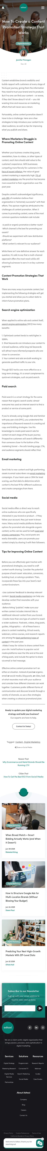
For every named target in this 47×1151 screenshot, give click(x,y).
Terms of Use (36, 1133)
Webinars (38, 1068)
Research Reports (38, 1063)
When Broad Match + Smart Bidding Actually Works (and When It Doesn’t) (23, 838)
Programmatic (23, 1063)
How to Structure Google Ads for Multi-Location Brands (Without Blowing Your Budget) (22, 896)
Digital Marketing (32, 741)
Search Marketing (23, 1074)
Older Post (23, 775)
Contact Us (23, 1115)
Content (19, 741)
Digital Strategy (9, 1063)
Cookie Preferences (22, 1133)
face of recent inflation (12, 171)
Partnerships (9, 1082)
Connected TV (23, 1068)
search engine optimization (14, 324)
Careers (23, 1110)
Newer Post (23, 761)
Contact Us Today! (23, 726)
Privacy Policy (8, 1133)
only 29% (6, 198)
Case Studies (37, 1079)
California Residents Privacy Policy (22, 1136)
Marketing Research (9, 1068)
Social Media (23, 1079)
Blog (23, 1105)
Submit (40, 1008)
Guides (37, 1074)
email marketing (37, 473)
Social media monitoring (21, 596)
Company (23, 1099)
